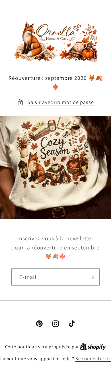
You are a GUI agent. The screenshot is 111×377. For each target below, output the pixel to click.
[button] (55, 102)
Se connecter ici (93, 358)
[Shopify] (93, 346)
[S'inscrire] (91, 277)
